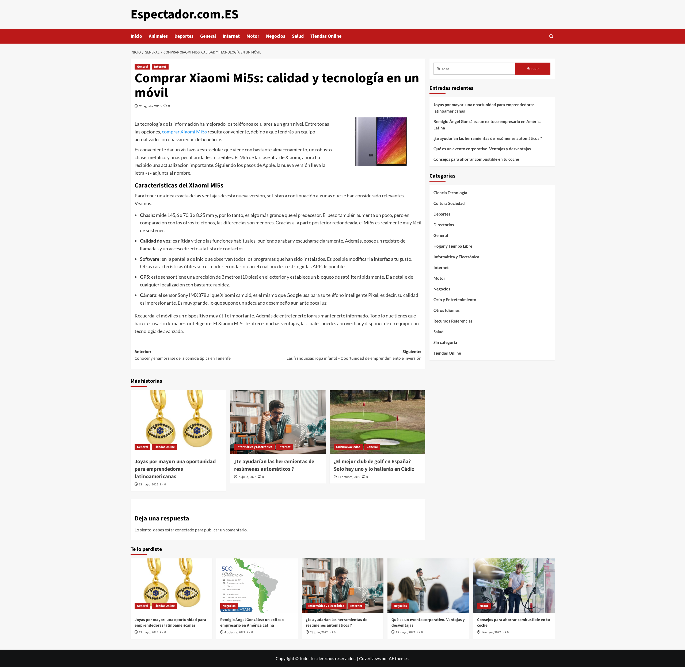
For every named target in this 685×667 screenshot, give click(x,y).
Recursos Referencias (453, 321)
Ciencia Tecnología (450, 192)
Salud (298, 36)
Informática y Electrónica (254, 447)
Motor (252, 36)
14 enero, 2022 (491, 632)
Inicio (136, 36)
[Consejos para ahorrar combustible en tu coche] (514, 585)
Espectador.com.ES (185, 14)
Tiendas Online (325, 36)
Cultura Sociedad (348, 447)
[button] (551, 36)
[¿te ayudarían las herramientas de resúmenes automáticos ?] (278, 422)
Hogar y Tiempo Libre (452, 246)
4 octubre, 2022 (234, 632)
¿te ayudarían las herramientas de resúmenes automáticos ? (274, 465)
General (208, 36)
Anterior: (183, 355)
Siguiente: (354, 355)
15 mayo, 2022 (405, 632)
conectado (184, 529)
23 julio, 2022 (247, 477)
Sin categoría (445, 342)
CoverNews (370, 658)
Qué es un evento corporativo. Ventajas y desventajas (482, 148)
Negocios (275, 36)
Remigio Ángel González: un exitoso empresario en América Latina (487, 124)
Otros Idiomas (446, 310)
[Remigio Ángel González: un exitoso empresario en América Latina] (257, 585)
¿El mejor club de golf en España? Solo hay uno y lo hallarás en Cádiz (374, 465)
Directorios (443, 224)
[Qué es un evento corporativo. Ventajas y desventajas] (428, 585)
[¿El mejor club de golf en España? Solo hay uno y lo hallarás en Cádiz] (377, 422)
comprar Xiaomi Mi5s (184, 132)
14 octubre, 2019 (349, 477)
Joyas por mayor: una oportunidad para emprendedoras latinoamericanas (175, 469)
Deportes (183, 36)
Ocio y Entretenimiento (454, 299)
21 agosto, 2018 (150, 106)
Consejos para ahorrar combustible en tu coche (476, 159)
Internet (231, 36)
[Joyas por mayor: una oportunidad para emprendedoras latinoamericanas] (178, 422)
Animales (158, 36)
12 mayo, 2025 (148, 484)
